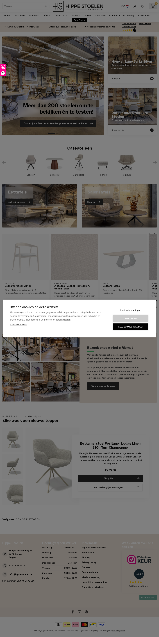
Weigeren (131, 318)
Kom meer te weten (18, 324)
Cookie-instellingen (130, 310)
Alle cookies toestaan (130, 327)
